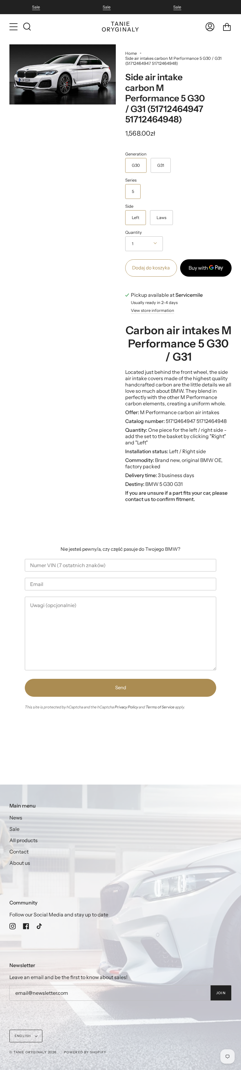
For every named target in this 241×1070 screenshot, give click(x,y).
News (15, 817)
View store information (152, 310)
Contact (19, 851)
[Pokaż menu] (14, 26)
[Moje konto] (210, 26)
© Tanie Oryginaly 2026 (32, 1052)
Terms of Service (160, 707)
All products (23, 840)
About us (19, 863)
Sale (36, 7)
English (23, 1036)
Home (131, 53)
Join (221, 993)
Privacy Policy (126, 707)
